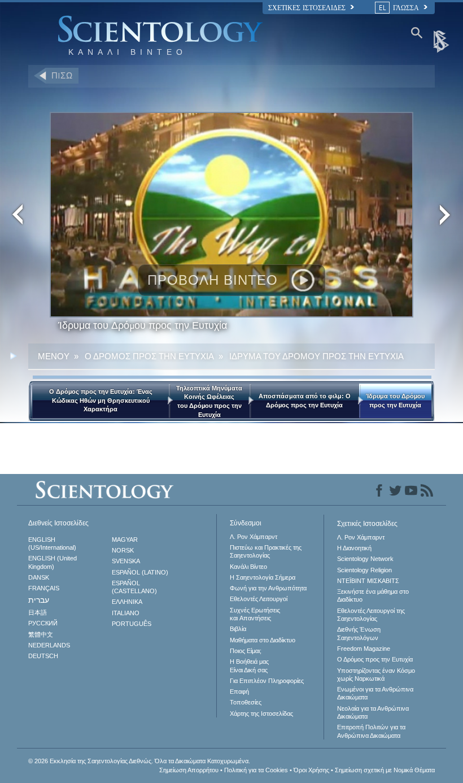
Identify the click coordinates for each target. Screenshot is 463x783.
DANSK (38, 577)
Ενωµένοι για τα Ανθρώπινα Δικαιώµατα (375, 693)
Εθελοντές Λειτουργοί (258, 598)
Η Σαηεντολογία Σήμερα (262, 577)
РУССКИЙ (43, 623)
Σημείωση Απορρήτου (189, 770)
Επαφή (239, 691)
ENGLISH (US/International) (52, 543)
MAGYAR (125, 539)
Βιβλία (238, 628)
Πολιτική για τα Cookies (256, 770)
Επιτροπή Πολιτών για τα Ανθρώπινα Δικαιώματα (371, 731)
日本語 (37, 612)
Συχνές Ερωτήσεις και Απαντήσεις (255, 614)
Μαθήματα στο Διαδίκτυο (262, 640)
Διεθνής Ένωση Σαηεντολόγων (359, 633)
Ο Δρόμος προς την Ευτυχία (375, 659)
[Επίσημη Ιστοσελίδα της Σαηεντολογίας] (442, 41)
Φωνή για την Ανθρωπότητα (268, 588)
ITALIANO (125, 613)
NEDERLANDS (49, 645)
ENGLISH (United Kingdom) (52, 562)
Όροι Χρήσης (311, 770)
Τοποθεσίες (245, 702)
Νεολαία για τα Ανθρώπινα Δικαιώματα (373, 712)
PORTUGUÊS (131, 623)
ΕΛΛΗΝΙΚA (127, 601)
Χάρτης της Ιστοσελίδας (261, 713)
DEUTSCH (43, 655)
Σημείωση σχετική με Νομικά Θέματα (385, 770)
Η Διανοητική (354, 548)
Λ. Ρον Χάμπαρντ (253, 536)
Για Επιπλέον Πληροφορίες (267, 680)
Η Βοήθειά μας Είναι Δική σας (249, 665)
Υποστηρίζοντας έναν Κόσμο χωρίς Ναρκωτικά (376, 674)
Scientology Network (365, 558)
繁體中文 (40, 634)
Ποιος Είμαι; (245, 650)
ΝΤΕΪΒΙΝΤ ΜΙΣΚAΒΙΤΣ (368, 580)
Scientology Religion (364, 570)
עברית (38, 599)
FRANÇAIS (43, 588)
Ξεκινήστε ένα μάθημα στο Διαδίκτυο (373, 595)
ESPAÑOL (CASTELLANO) (134, 587)
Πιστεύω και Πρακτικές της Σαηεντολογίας (266, 551)
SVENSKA (126, 561)
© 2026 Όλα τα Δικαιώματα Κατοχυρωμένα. (139, 761)
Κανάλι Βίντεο (248, 566)
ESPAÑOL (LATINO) (140, 572)
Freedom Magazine (363, 648)
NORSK (123, 550)
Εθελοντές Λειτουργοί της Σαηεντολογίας (371, 614)
